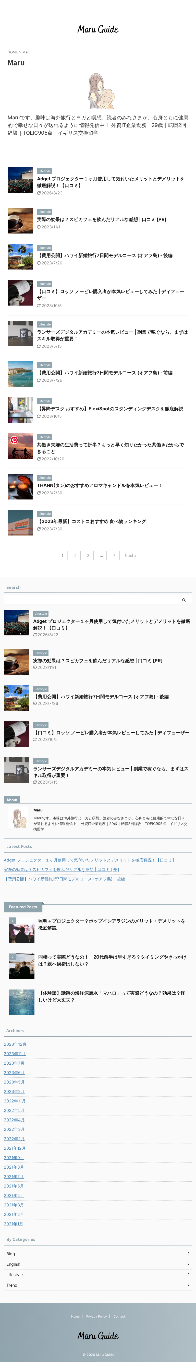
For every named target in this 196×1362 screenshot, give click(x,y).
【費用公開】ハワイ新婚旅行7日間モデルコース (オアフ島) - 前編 (105, 372)
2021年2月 (14, 1214)
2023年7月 (14, 1063)
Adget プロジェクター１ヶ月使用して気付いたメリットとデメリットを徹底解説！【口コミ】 (90, 860)
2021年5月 (14, 1186)
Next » (130, 555)
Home (75, 1316)
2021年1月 (13, 1223)
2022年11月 (15, 1100)
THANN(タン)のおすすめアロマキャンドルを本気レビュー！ (100, 485)
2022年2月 (14, 1138)
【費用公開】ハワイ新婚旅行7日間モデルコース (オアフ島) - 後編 (105, 255)
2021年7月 (14, 1176)
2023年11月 (15, 1053)
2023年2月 (14, 1091)
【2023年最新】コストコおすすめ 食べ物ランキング (91, 521)
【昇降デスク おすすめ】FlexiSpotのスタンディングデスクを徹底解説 (110, 408)
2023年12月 (15, 1044)
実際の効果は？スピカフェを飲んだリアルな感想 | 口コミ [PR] (101, 219)
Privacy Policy (96, 1316)
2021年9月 (14, 1157)
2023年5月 (14, 1082)
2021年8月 (14, 1167)
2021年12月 (15, 1148)
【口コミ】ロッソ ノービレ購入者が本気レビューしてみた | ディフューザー (111, 732)
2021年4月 (14, 1195)
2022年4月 (14, 1119)
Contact (119, 1316)
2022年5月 (14, 1110)
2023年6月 (14, 1072)
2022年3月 (14, 1129)
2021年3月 (14, 1204)
